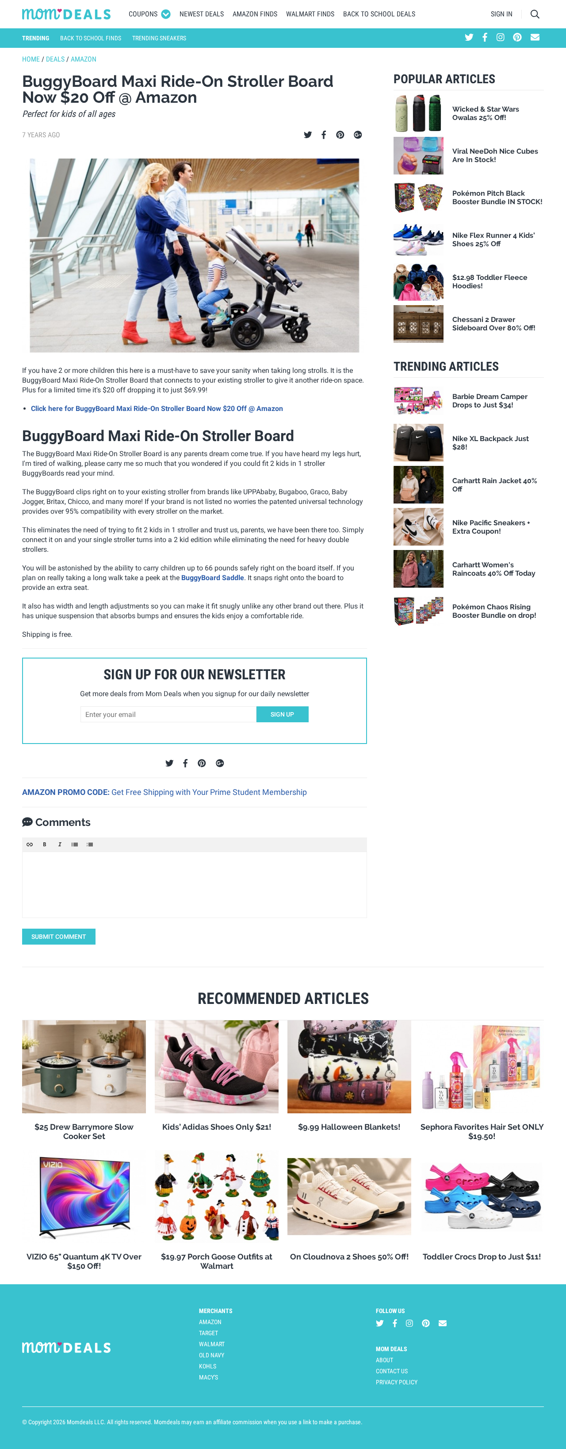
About (384, 1360)
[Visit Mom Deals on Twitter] (469, 38)
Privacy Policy (396, 1382)
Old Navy (211, 1355)
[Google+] (358, 135)
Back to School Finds (90, 38)
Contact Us (392, 1371)
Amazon (83, 59)
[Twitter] (308, 135)
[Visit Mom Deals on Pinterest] (517, 38)
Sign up (282, 714)
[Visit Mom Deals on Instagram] (500, 38)
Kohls (207, 1366)
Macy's (208, 1377)
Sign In (501, 14)
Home (31, 59)
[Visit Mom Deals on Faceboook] (485, 38)
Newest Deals (202, 14)
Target (208, 1333)
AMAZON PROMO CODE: (66, 792)
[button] (29, 844)
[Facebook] (324, 135)
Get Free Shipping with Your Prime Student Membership (209, 792)
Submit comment (58, 936)
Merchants (216, 1310)
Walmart (212, 1344)
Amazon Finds (255, 14)
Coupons (143, 14)
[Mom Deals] (66, 14)
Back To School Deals (379, 14)
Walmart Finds (310, 14)
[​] (194, 885)
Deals (55, 59)
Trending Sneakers (159, 38)
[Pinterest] (340, 135)
